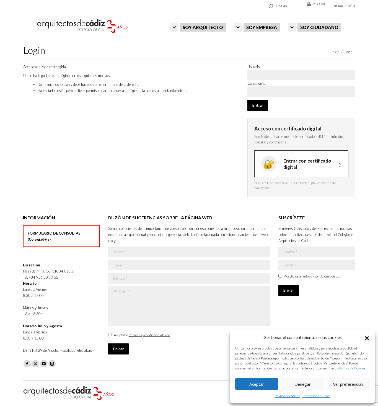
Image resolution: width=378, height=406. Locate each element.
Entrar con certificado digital (307, 164)
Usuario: (253, 67)
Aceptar (256, 384)
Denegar (302, 384)
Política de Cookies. (352, 368)
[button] (367, 337)
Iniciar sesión (343, 6)
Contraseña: (256, 83)
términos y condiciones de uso (149, 335)
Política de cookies (287, 396)
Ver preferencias (348, 384)
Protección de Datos (316, 396)
